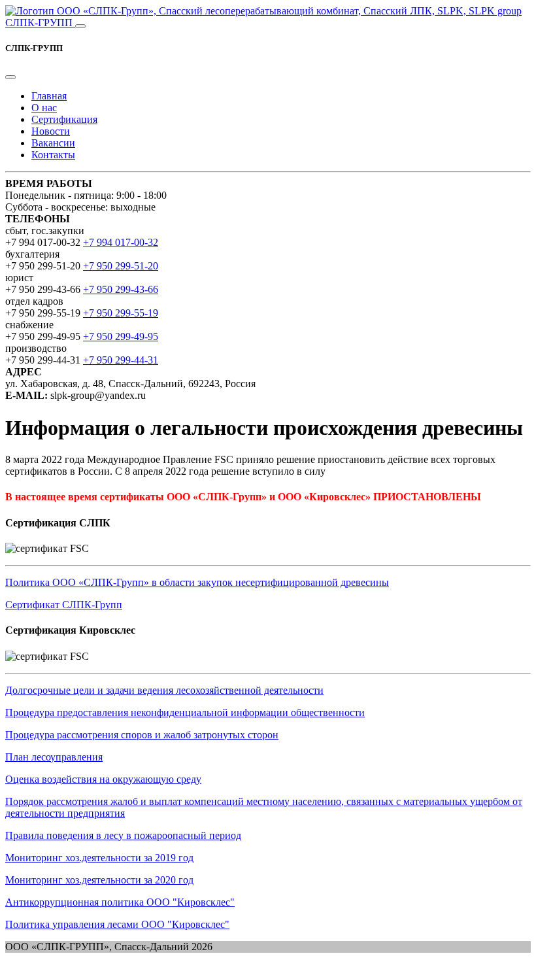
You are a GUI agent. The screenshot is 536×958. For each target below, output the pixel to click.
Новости (50, 131)
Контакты (53, 154)
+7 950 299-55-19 (120, 312)
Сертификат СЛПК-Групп (63, 604)
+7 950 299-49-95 (120, 336)
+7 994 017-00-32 (120, 242)
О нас (44, 107)
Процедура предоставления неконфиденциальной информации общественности (185, 712)
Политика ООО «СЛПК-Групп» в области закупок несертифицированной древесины (197, 582)
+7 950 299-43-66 (120, 289)
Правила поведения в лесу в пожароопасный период (123, 835)
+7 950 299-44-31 (120, 360)
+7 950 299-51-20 (120, 265)
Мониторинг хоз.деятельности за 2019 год (99, 857)
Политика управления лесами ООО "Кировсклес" (117, 924)
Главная (49, 95)
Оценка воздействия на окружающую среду (103, 779)
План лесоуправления (54, 756)
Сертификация (64, 119)
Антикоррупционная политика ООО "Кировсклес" (120, 902)
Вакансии (53, 142)
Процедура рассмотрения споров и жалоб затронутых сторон (141, 734)
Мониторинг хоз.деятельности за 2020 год (99, 879)
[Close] (10, 77)
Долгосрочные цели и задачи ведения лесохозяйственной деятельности (164, 690)
